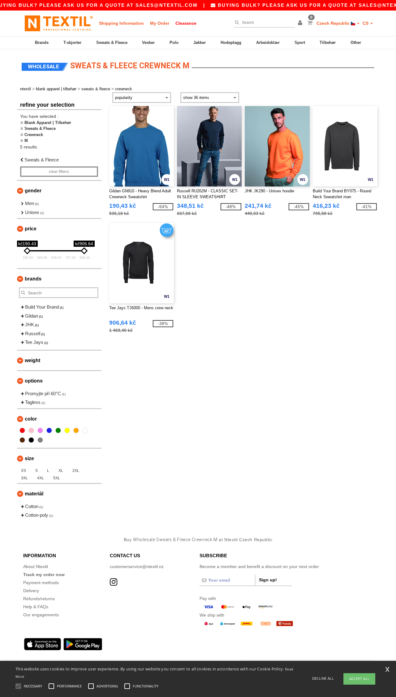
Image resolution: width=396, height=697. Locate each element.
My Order (159, 23)
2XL (75, 470)
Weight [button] (32, 360)
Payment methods (41, 582)
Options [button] (34, 380)
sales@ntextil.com (167, 5)
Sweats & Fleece (111, 42)
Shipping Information (121, 23)
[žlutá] (67, 430)
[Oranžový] (76, 430)
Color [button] (31, 418)
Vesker (148, 42)
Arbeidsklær (268, 42)
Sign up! (268, 579)
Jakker (199, 42)
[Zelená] (58, 430)
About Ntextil (35, 566)
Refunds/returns (39, 598)
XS (23, 470)
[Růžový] (31, 430)
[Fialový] (40, 430)
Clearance (185, 23)
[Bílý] (85, 430)
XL (60, 470)
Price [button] (31, 228)
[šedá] (40, 440)
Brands (42, 42)
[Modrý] (49, 430)
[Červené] (22, 430)
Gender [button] (33, 190)
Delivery (31, 590)
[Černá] (31, 440)
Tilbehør (328, 42)
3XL (24, 478)
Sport (300, 42)
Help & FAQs (35, 606)
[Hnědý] (22, 440)
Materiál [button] (34, 493)
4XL (40, 478)
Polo (174, 42)
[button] (301, 23)
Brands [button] (33, 278)
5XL (56, 478)
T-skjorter (72, 42)
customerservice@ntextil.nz (137, 566)
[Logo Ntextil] (59, 23)
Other (356, 42)
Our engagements (41, 614)
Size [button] (29, 458)
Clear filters (59, 171)
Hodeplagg (231, 42)
